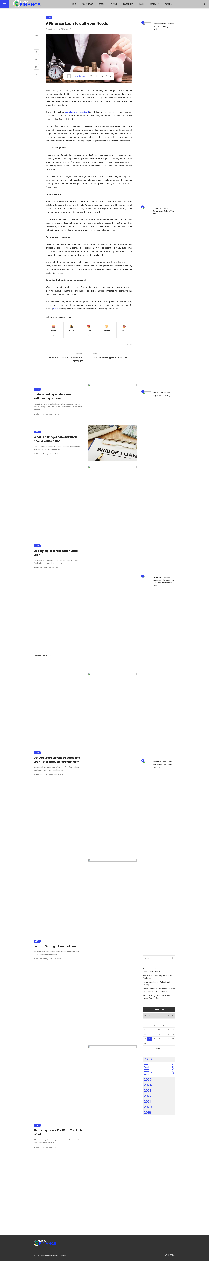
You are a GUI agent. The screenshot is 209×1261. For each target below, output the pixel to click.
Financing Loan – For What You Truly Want (66, 359)
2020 (148, 1107)
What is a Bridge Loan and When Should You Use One (55, 439)
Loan (141, 4)
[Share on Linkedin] (36, 75)
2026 (148, 1059)
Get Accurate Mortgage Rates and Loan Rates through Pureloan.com (57, 760)
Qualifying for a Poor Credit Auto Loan (56, 553)
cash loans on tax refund (77, 112)
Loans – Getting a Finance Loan (110, 357)
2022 (147, 1096)
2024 (148, 1085)
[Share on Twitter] (36, 60)
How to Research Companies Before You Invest (163, 211)
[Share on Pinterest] (36, 67)
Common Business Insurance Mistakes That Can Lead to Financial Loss (164, 581)
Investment (128, 4)
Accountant (87, 4)
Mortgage (154, 4)
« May (158, 1049)
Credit (102, 4)
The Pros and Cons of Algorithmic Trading (162, 394)
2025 (148, 1079)
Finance (114, 4)
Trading (168, 4)
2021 (147, 1101)
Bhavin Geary (81, 76)
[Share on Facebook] (36, 52)
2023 (148, 1090)
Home (74, 4)
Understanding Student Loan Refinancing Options (53, 396)
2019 (147, 1112)
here (55, 308)
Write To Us (170, 1255)
